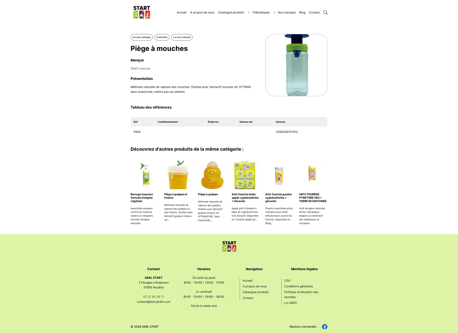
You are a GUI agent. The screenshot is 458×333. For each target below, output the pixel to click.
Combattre (161, 37)
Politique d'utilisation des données (301, 294)
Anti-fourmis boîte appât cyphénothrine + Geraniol (245, 198)
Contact (314, 12)
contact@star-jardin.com (153, 301)
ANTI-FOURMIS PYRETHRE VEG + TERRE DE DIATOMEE (313, 198)
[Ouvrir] (325, 13)
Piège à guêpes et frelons (175, 196)
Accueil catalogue (142, 37)
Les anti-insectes (182, 37)
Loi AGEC (290, 303)
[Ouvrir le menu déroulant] (249, 12)
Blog (302, 12)
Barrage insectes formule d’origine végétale (142, 198)
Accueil (182, 12)
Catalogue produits (231, 12)
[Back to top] (449, 324)
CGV (287, 280)
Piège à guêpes (208, 194)
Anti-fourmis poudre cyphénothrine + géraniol (278, 198)
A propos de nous (202, 12)
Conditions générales (298, 286)
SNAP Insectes (140, 68)
